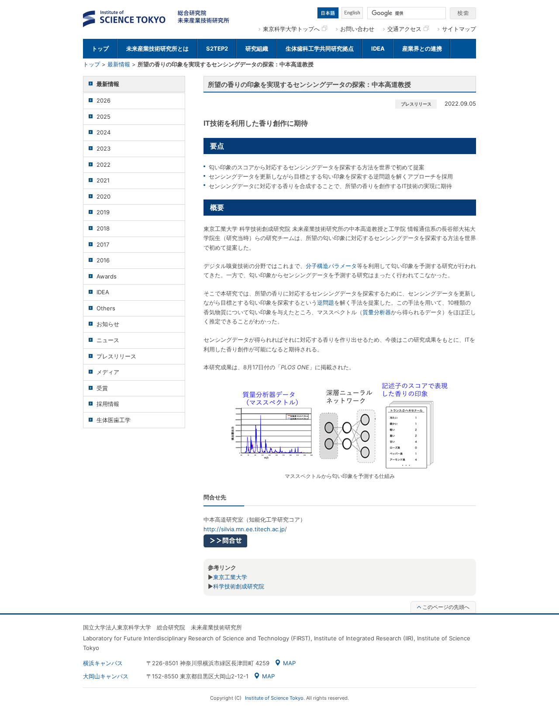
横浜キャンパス (103, 663)
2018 (103, 228)
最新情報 (118, 64)
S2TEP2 (217, 48)
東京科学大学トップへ (291, 28)
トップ (100, 48)
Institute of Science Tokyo (274, 698)
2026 (103, 100)
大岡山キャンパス (105, 676)
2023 (103, 148)
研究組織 (256, 48)
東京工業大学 (230, 577)
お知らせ (108, 323)
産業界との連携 (422, 48)
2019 (103, 212)
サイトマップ (459, 28)
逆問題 (325, 302)
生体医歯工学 (114, 419)
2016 (103, 260)
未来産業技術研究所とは (157, 48)
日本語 (328, 13)
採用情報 (108, 403)
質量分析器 (376, 312)
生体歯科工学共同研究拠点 (320, 48)
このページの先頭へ (445, 607)
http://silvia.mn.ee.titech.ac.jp (244, 529)
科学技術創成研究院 (238, 586)
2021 (103, 180)
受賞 (102, 388)
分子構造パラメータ (331, 265)
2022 (103, 164)
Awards (107, 276)
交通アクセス (404, 28)
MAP (289, 663)
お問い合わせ (357, 28)
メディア (108, 371)
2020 (103, 196)
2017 (103, 244)
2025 (103, 116)
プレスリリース (116, 356)
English (352, 13)
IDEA (378, 48)
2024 (103, 132)
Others (106, 308)
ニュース (108, 340)
